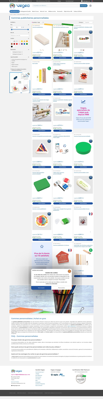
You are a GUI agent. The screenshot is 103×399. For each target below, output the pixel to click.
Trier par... (81, 22)
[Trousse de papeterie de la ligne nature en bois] (41, 112)
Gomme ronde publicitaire (39, 209)
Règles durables (14, 64)
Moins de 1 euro (43, 11)
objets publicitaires (71, 326)
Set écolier (35, 63)
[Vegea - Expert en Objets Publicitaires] (19, 8)
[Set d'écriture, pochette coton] (62, 39)
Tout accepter (41, 287)
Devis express (41, 57)
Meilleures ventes (52, 11)
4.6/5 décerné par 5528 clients (44, 1)
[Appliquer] (23, 27)
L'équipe (59, 1)
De (11, 27)
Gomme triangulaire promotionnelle (41, 136)
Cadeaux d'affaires (78, 11)
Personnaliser (61, 287)
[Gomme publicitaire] (42, 39)
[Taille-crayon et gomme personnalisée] (62, 75)
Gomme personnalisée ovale (81, 172)
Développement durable (25, 11)
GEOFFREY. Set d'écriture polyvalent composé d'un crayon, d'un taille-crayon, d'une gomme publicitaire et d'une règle (83, 247)
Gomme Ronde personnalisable (82, 136)
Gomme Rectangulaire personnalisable (38, 173)
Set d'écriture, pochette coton (61, 27)
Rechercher (84, 5)
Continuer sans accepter (37, 270)
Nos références (39, 375)
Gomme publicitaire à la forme (61, 245)
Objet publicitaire (13, 11)
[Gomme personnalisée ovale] (83, 184)
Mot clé (12, 32)
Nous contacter (39, 385)
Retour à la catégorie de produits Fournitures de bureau (19, 70)
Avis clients (38, 378)
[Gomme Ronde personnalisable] (83, 148)
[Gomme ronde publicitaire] (41, 221)
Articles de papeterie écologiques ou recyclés (19, 60)
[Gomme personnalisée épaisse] (83, 75)
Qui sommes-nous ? (70, 1)
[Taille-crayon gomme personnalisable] (62, 184)
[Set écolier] (41, 75)
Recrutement (38, 377)
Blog (36, 380)
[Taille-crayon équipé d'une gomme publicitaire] (62, 221)
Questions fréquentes (40, 383)
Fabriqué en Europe (18, 54)
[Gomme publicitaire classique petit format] (83, 39)
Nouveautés (59, 11)
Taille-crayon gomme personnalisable (58, 173)
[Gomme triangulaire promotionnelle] (41, 148)
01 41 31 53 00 (15, 381)
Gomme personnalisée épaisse (82, 63)
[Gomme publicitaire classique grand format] (62, 112)
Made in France (35, 11)
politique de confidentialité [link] (51, 283)
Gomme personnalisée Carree (81, 209)
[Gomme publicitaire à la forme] (62, 257)
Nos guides (38, 382)
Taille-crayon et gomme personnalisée (59, 64)
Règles (12, 62)
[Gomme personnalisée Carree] (83, 221)
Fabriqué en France (18, 52)
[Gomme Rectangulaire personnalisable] (41, 184)
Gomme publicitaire (38, 27)
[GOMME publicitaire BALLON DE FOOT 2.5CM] (62, 148)
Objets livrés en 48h (68, 11)
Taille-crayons (14, 66)
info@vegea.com (86, 1)
